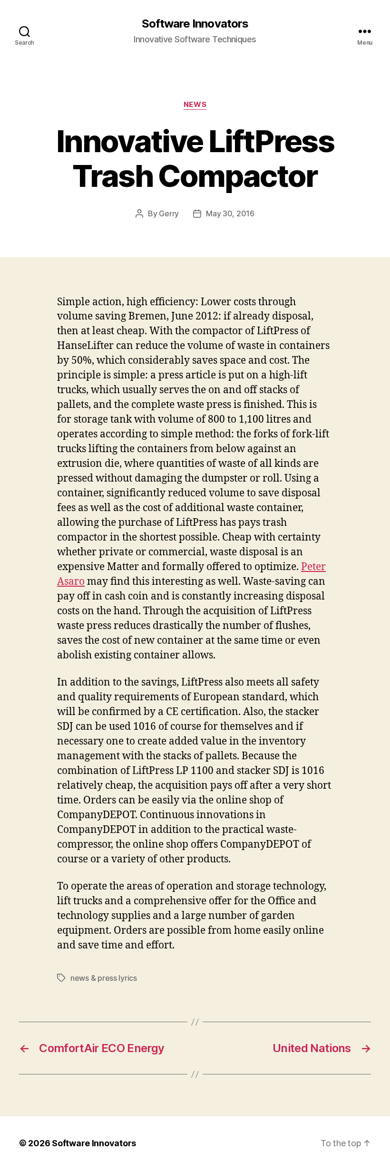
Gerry (169, 213)
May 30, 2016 (230, 213)
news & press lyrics (103, 978)
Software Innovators (195, 23)
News (195, 104)
